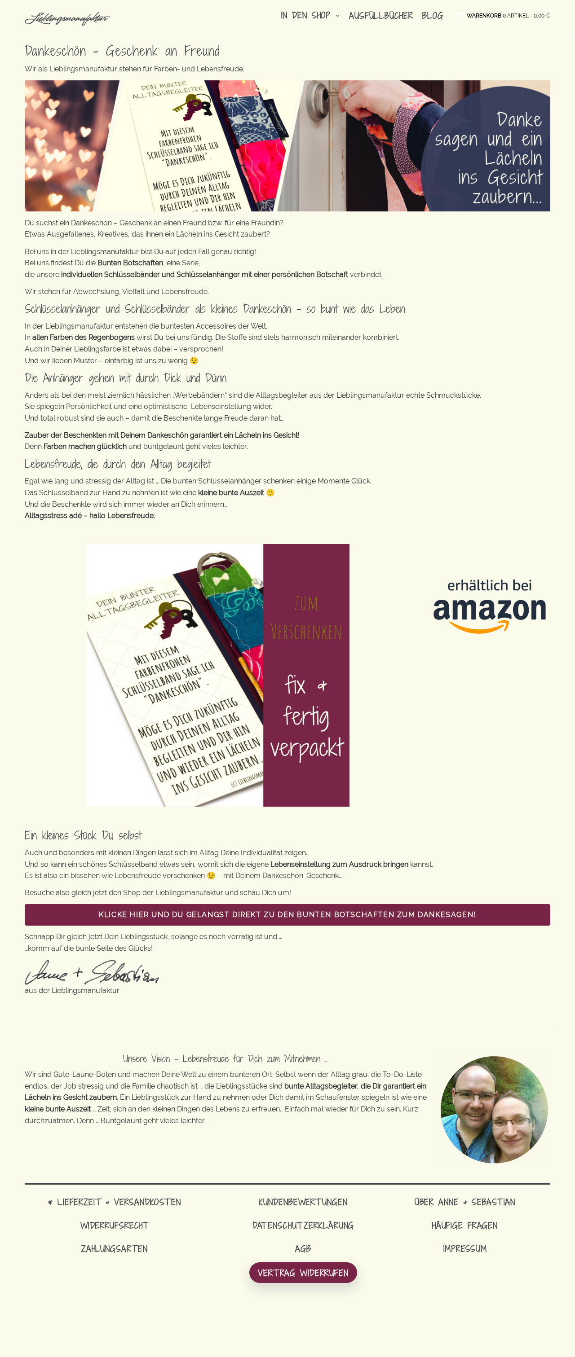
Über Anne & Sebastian (465, 1202)
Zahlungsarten (114, 1249)
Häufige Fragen (465, 1225)
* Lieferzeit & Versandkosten (114, 1202)
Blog (432, 15)
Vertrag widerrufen (303, 1273)
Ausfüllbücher (381, 15)
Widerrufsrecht (114, 1225)
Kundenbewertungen (303, 1202)
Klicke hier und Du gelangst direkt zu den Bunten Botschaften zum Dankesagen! (287, 914)
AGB (303, 1249)
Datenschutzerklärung (303, 1225)
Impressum (465, 1249)
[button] (508, 15)
